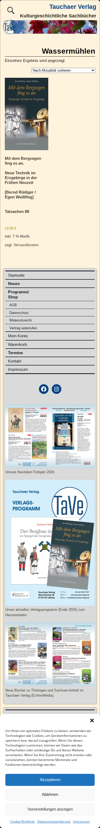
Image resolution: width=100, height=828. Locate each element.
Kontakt (14, 361)
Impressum (81, 821)
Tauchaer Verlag (72, 6)
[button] (92, 720)
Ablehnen (50, 794)
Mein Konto (18, 336)
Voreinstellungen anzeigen (50, 809)
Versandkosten (26, 245)
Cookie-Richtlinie (22, 821)
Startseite (16, 275)
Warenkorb (17, 344)
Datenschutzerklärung (53, 821)
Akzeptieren (50, 779)
